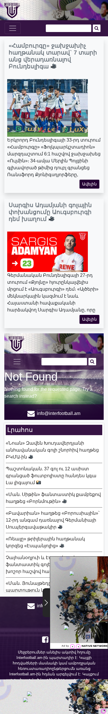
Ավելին (89, 184)
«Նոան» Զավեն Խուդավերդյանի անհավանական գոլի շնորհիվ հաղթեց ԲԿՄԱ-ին (52, 450)
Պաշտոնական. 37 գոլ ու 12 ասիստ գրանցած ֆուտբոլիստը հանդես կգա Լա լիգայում (51, 475)
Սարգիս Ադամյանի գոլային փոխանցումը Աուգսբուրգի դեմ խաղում (50, 212)
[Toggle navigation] (13, 28)
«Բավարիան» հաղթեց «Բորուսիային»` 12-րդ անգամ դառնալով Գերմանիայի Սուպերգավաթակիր (53, 520)
